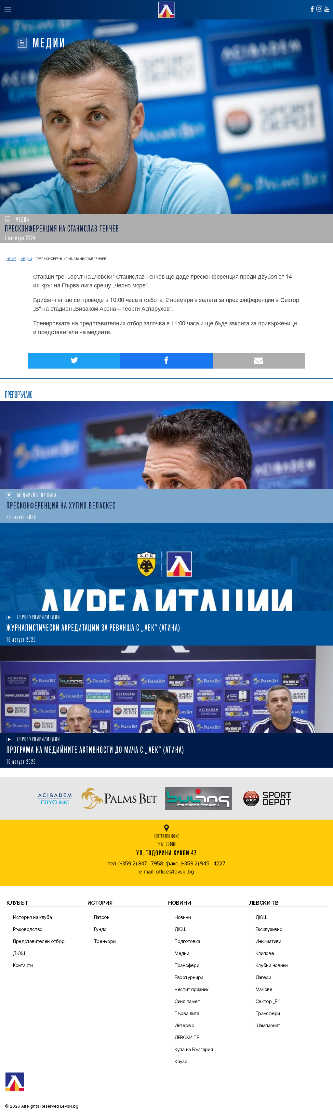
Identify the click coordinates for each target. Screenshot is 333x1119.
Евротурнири (189, 977)
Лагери (263, 977)
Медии (26, 259)
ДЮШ (19, 953)
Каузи (181, 1061)
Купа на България (194, 1049)
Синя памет (187, 1001)
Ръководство (28, 929)
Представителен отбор (39, 941)
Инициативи (268, 941)
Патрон (102, 917)
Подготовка (187, 941)
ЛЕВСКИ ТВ (187, 1037)
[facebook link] (312, 9)
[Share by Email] (259, 361)
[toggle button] (7, 10)
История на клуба (32, 917)
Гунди (100, 929)
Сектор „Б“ (268, 1001)
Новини (183, 917)
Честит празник (191, 989)
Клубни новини (272, 965)
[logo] (166, 9)
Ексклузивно (269, 929)
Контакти (23, 965)
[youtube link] (327, 9)
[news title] (166, 445)
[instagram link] (319, 8)
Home (11, 259)
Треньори (105, 941)
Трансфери (187, 965)
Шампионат (268, 1025)
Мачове (264, 989)
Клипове (265, 953)
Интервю (184, 1025)
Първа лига (187, 1013)
